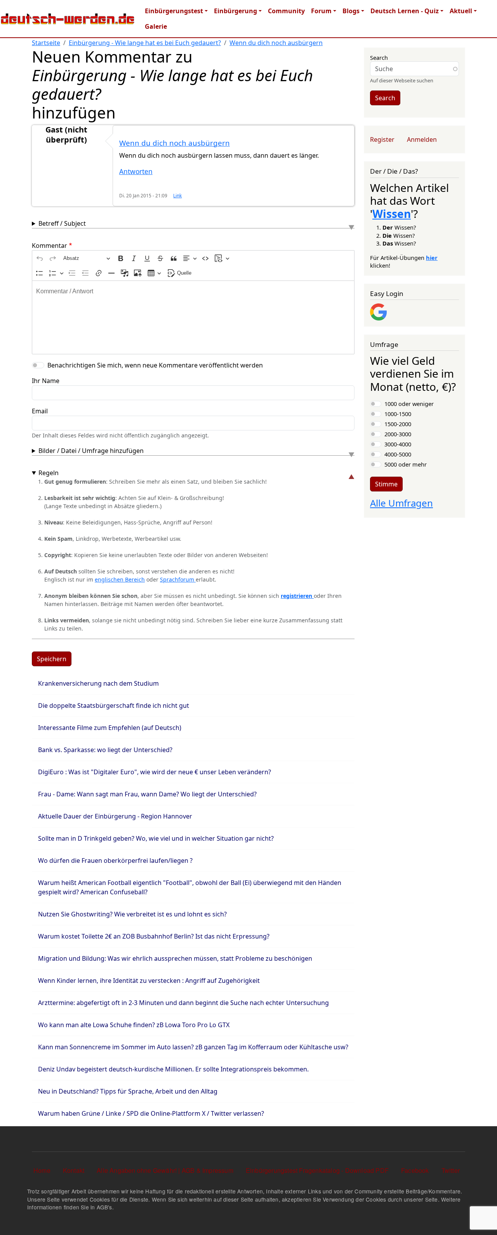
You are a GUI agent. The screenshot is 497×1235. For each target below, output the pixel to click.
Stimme (386, 484)
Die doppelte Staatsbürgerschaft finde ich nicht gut (113, 705)
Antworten (136, 171)
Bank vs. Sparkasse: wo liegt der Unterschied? (105, 750)
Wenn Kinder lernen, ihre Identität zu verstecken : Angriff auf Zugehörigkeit (149, 980)
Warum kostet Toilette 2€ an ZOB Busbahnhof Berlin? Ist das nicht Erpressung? (153, 936)
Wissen (391, 213)
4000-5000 (397, 454)
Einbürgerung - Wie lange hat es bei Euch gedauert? (145, 42)
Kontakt (73, 1170)
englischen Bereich (120, 579)
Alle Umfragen (401, 502)
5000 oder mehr (405, 464)
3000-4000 (397, 444)
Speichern (51, 659)
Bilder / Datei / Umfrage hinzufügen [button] (91, 450)
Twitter (450, 1170)
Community (286, 11)
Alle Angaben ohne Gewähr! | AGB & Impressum (165, 1170)
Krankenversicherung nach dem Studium (98, 683)
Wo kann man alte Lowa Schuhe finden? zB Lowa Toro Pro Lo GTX (133, 1025)
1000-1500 (397, 414)
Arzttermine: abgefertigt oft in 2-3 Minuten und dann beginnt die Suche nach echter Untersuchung (183, 1002)
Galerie (156, 26)
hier (432, 257)
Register (382, 139)
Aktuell (461, 11)
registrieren (297, 595)
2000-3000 (397, 434)
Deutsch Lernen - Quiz (404, 11)
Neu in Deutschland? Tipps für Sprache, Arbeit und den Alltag (127, 1091)
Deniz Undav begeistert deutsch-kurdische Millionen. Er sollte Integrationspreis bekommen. (173, 1069)
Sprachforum (178, 579)
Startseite (46, 42)
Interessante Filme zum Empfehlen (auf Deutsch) (109, 727)
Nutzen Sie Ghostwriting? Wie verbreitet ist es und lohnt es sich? (132, 914)
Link (177, 195)
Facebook (415, 1170)
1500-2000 (397, 424)
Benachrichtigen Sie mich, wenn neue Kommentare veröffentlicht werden (155, 365)
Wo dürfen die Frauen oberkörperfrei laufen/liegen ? (115, 860)
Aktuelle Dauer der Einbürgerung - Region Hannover (115, 816)
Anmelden (422, 139)
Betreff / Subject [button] (62, 223)
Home (41, 1170)
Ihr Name (45, 380)
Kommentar (49, 245)
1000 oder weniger (409, 404)
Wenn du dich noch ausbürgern (276, 42)
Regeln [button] (48, 473)
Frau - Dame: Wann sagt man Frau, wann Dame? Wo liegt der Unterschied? (147, 794)
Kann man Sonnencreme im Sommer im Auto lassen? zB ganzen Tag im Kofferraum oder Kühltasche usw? (193, 1047)
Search (379, 57)
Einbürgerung (235, 11)
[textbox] (193, 317)
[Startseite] (68, 18)
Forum (321, 11)
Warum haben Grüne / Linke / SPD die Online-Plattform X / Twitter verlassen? (151, 1113)
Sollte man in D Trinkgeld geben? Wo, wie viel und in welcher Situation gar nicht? (156, 838)
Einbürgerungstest (174, 11)
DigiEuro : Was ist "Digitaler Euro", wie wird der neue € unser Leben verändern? (154, 772)
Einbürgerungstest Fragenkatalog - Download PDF (317, 1170)
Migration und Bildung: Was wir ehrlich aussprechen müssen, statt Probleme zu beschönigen (175, 958)
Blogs (351, 11)
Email (40, 411)
